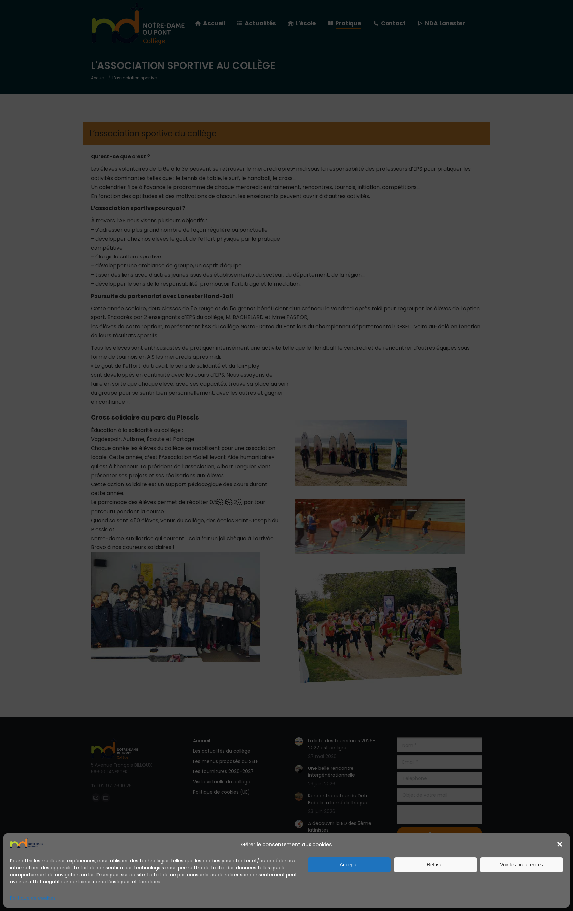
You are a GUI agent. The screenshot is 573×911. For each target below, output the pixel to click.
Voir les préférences (521, 864)
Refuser (435, 864)
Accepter (349, 864)
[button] (559, 844)
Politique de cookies (33, 898)
